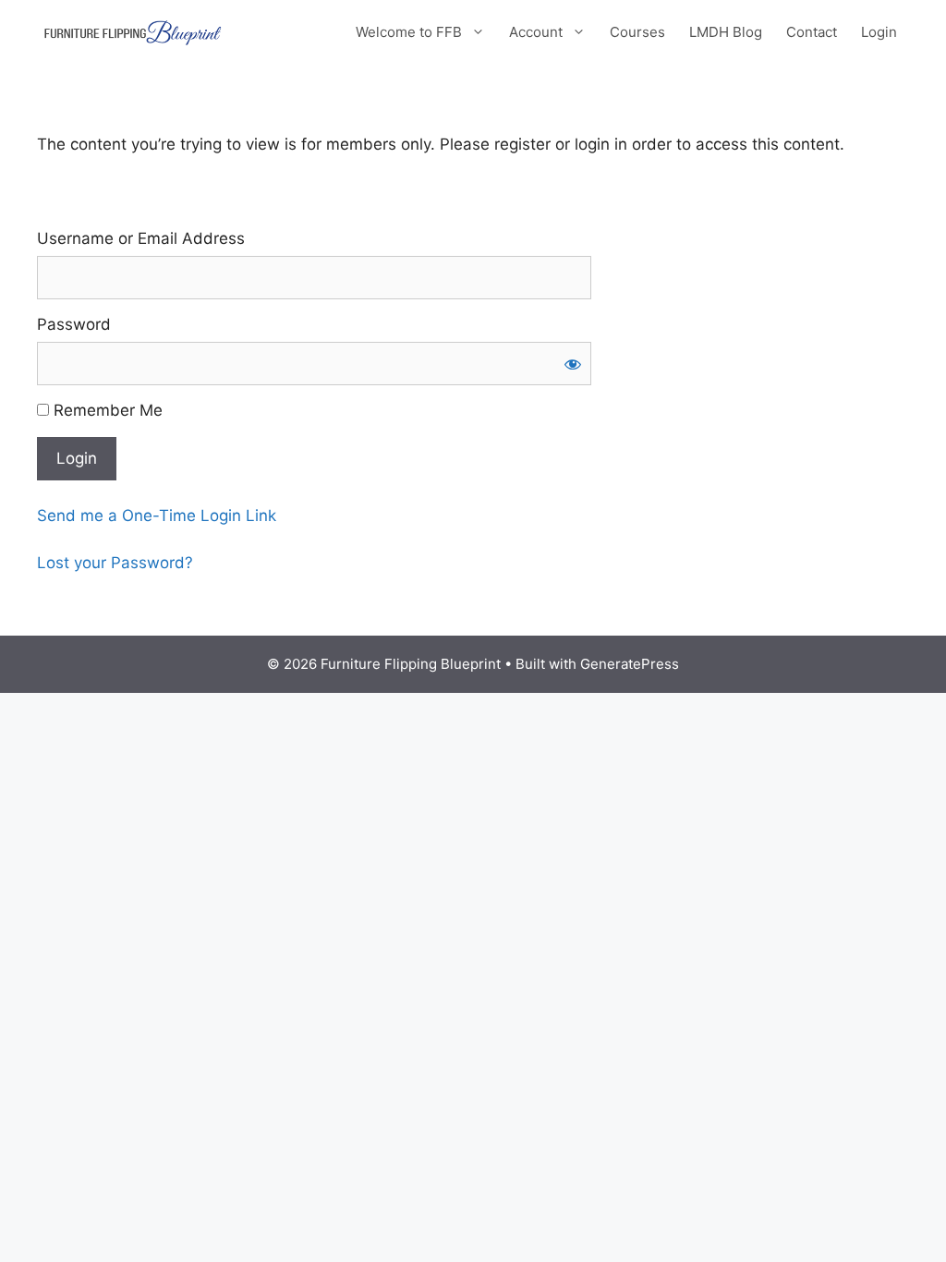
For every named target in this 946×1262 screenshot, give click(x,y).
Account (536, 32)
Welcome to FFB (409, 32)
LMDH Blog (725, 32)
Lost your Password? (115, 562)
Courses (637, 32)
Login (879, 32)
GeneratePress (629, 664)
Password (74, 324)
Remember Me (106, 410)
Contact (811, 32)
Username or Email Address (141, 238)
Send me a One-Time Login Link (156, 515)
